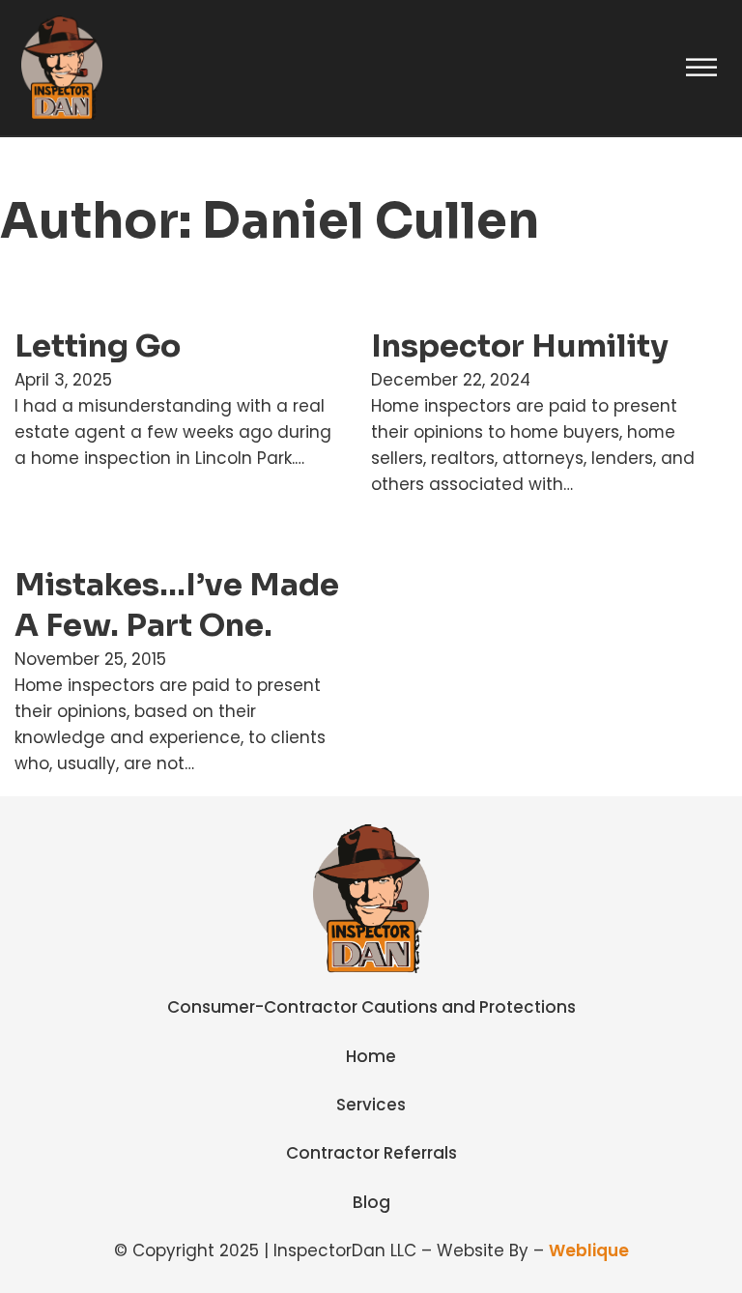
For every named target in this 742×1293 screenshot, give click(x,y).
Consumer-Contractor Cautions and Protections (371, 1007)
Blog (371, 1202)
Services (371, 1104)
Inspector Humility (520, 346)
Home (371, 1056)
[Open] (701, 68)
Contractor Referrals (371, 1152)
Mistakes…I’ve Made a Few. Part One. (176, 605)
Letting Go (97, 346)
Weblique (589, 1250)
